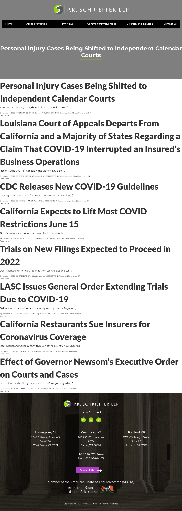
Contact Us (170, 23)
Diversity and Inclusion (140, 23)
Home (9, 23)
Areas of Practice (36, 23)
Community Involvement (101, 23)
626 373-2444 (94, 454)
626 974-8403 (94, 458)
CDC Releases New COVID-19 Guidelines (79, 186)
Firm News (67, 23)
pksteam (6, 113)
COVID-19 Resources (59, 113)
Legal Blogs (73, 113)
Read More (4, 115)
